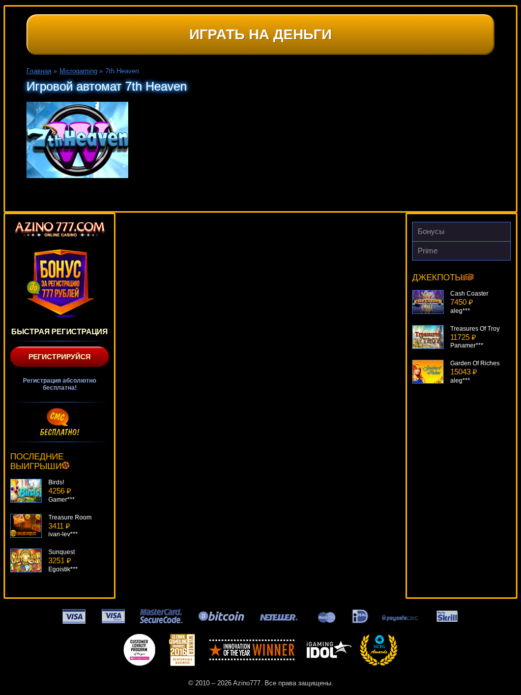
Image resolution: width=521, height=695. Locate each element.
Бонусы (431, 231)
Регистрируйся (59, 357)
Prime (428, 250)
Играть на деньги (260, 34)
